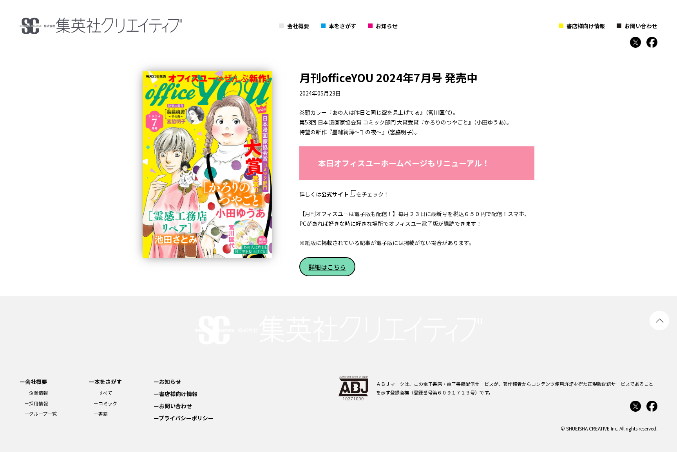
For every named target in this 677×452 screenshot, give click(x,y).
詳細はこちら (327, 267)
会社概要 (298, 26)
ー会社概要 (33, 381)
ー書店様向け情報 (175, 394)
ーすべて (103, 392)
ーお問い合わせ (173, 406)
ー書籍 (101, 413)
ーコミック (105, 403)
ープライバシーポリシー (184, 418)
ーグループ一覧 (40, 413)
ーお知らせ (167, 381)
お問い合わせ (641, 26)
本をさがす (342, 26)
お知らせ (387, 26)
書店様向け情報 (586, 26)
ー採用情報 (36, 403)
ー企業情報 (36, 392)
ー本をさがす (105, 381)
